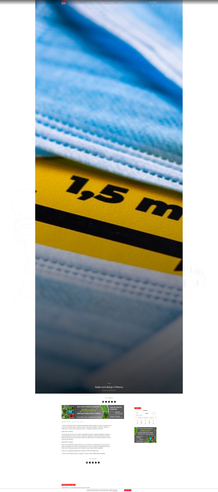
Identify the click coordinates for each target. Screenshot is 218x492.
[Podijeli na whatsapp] (112, 401)
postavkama (115, 490)
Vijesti (109, 383)
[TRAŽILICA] (146, 2)
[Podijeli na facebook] (103, 401)
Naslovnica (64, 421)
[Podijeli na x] (106, 401)
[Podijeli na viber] (115, 401)
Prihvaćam (127, 490)
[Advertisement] (93, 474)
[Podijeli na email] (109, 401)
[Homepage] (64, 2)
